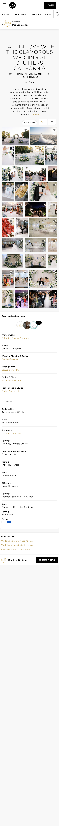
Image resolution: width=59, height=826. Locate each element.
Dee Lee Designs (20, 25)
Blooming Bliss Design (12, 380)
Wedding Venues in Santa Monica (17, 545)
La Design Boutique (11, 433)
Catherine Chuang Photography (17, 338)
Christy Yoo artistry (11, 391)
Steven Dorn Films (11, 370)
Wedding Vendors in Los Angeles (17, 541)
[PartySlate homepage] (12, 5)
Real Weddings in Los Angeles (16, 549)
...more (35, 114)
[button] (17, 338)
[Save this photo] (25, 129)
